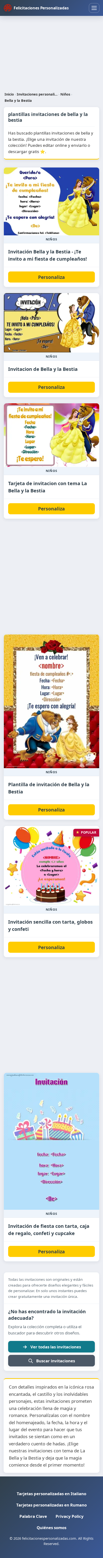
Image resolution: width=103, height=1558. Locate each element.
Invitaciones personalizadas (37, 94)
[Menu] (94, 8)
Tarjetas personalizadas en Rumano (51, 1505)
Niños (65, 94)
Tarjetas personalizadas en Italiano (51, 1493)
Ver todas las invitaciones (55, 1347)
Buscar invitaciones (55, 1361)
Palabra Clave (33, 1516)
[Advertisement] (51, 54)
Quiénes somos (51, 1527)
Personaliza (51, 277)
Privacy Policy (70, 1516)
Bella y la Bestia (18, 100)
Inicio (9, 94)
